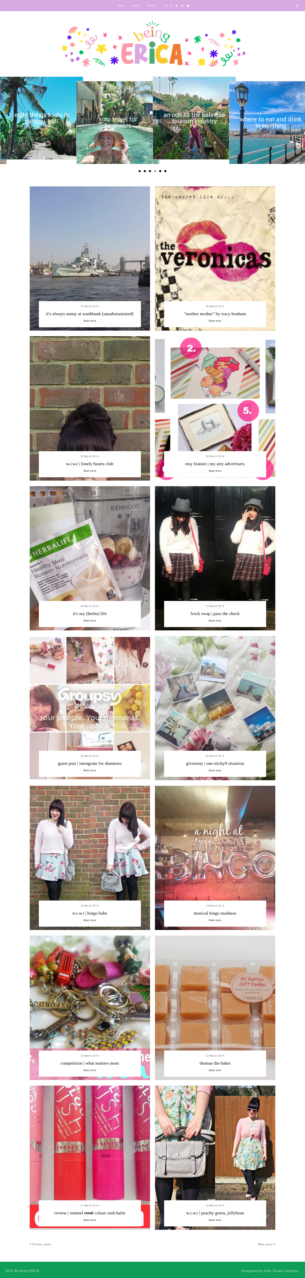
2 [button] (145, 172)
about (136, 5)
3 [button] (150, 172)
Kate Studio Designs (281, 1271)
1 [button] (140, 172)
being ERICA (29, 1271)
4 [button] (156, 172)
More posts (265, 1244)
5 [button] (161, 172)
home (121, 5)
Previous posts (42, 1244)
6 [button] (166, 172)
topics (151, 5)
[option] (41, 122)
